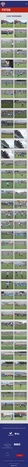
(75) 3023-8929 (7, 446)
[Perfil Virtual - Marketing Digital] (14, 465)
